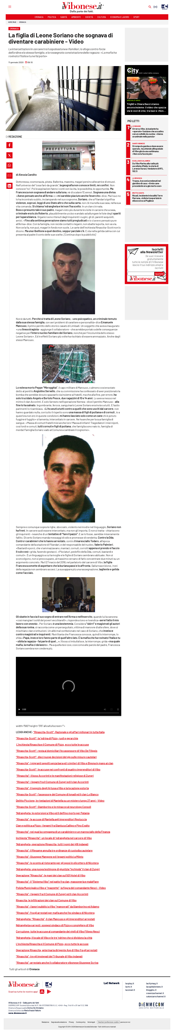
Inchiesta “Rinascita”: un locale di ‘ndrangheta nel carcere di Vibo (54, 838)
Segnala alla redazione (59, 1022)
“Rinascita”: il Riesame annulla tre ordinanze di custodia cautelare (54, 850)
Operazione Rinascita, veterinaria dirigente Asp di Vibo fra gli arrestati (56, 950)
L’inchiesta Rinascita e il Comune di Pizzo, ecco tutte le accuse (52, 744)
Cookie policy (81, 1022)
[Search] (150, 7)
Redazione (45, 1022)
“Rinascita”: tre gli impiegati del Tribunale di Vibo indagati (49, 956)
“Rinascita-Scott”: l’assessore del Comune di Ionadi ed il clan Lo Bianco (57, 794)
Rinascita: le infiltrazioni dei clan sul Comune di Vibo (46, 900)
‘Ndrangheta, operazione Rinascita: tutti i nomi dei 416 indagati (52, 844)
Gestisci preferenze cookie (108, 1022)
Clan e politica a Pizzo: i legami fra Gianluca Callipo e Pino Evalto (53, 825)
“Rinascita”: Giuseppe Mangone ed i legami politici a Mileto (49, 856)
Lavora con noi (125, 1022)
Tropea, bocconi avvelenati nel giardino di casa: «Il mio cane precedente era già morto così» (147, 183)
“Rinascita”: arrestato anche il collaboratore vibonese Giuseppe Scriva (57, 962)
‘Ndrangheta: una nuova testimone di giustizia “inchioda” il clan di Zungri (58, 869)
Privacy (71, 1022)
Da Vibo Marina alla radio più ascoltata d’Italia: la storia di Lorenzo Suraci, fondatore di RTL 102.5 (147, 167)
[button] (9, 145)
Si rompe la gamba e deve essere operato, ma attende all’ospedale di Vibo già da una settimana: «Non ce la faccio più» (147, 150)
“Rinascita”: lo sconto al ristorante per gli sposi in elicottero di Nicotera (57, 863)
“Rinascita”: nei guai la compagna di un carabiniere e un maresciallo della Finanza (63, 831)
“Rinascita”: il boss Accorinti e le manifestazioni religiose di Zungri (55, 775)
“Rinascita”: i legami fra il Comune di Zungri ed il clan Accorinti (52, 782)
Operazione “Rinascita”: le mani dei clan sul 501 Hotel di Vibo (50, 875)
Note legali (91, 1022)
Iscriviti (159, 273)
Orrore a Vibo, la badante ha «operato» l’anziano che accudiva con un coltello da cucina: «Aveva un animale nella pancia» (147, 132)
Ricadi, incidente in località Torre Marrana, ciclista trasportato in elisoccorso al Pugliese (147, 198)
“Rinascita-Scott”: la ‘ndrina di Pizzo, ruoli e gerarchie (47, 738)
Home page (12, 22)
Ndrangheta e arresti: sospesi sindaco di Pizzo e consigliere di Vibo (55, 925)
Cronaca (22, 22)
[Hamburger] (7, 6)
